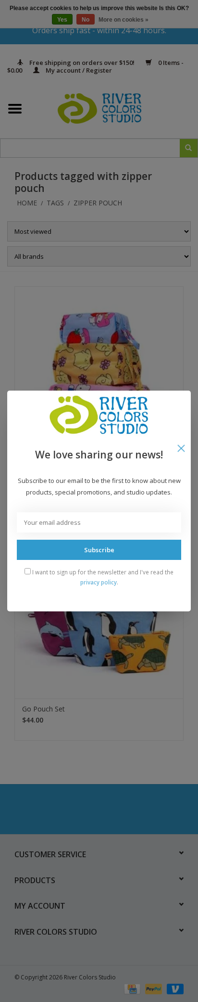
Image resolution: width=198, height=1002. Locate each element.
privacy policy (98, 582)
